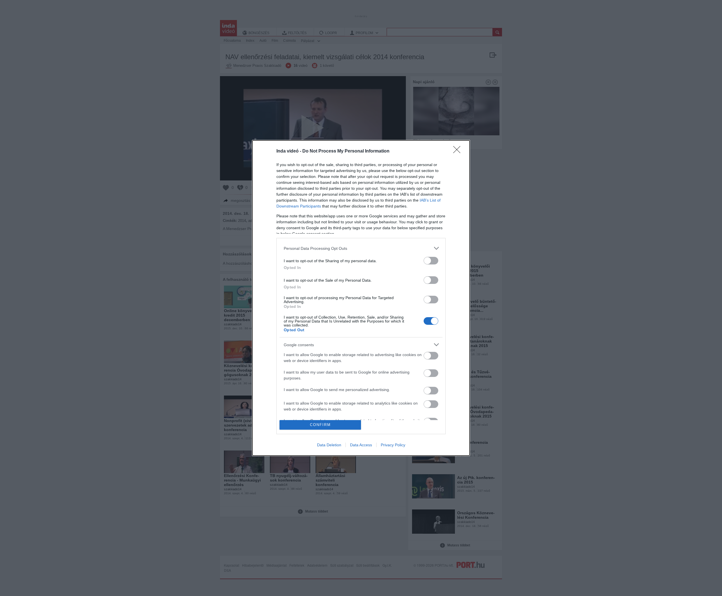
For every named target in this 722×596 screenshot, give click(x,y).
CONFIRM (320, 425)
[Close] (458, 151)
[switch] (431, 260)
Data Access (361, 445)
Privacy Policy (393, 445)
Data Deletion (329, 445)
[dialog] (361, 297)
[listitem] (361, 248)
